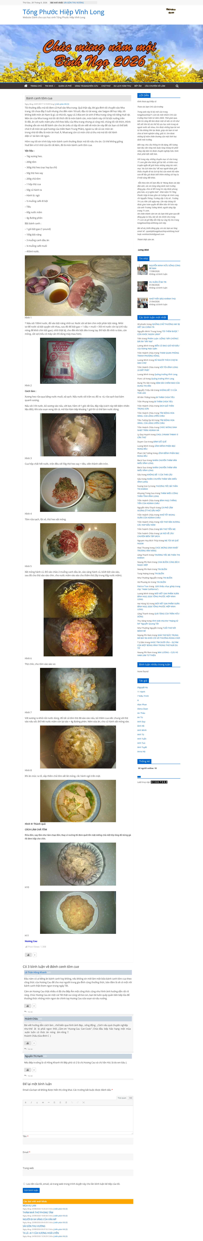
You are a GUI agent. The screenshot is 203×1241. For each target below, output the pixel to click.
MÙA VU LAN (29, 1205)
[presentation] (26, 1102)
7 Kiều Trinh (143, 696)
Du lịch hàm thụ (122, 86)
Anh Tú (140, 734)
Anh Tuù (141, 743)
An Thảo (141, 713)
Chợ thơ (105, 86)
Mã (130, 1098)
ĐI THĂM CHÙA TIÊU (165, 397)
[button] (26, 1102)
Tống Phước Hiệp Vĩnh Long (63, 11)
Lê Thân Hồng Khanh (36, 972)
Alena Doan (142, 708)
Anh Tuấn (141, 738)
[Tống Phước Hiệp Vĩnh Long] (26, 86)
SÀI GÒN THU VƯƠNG (34, 1226)
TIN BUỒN (162, 569)
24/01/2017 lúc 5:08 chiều (33, 976)
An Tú (140, 717)
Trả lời (30, 1012)
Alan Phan (142, 704)
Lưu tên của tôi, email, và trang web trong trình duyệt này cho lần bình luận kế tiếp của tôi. (73, 1183)
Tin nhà (49, 86)
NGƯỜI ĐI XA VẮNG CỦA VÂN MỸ (79, 2)
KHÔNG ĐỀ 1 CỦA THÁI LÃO (159, 474)
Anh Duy (141, 721)
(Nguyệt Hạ (142, 687)
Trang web (28, 1168)
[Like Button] (28, 955)
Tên (25, 1136)
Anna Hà (141, 751)
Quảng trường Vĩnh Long (166, 374)
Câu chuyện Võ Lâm (155, 86)
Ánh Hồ (140, 726)
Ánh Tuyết (142, 747)
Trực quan (122, 1098)
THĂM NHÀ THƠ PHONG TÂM (38, 1212)
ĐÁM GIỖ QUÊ (159, 441)
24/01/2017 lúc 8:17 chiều (33, 1060)
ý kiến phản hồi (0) (61, 1209)
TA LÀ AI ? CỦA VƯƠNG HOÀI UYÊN (41, 1233)
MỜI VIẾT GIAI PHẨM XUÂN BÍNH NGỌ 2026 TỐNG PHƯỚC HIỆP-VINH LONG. (158, 596)
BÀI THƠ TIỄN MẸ (168, 529)
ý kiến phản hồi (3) (62, 104)
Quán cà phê (65, 86)
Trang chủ (36, 86)
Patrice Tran (143, 586)
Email (26, 1152)
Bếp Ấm (138, 86)
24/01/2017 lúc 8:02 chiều (33, 1022)
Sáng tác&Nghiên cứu (86, 86)
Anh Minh (142, 730)
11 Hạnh (141, 691)
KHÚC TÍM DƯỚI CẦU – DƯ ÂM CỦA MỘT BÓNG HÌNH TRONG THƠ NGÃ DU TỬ (157, 645)
